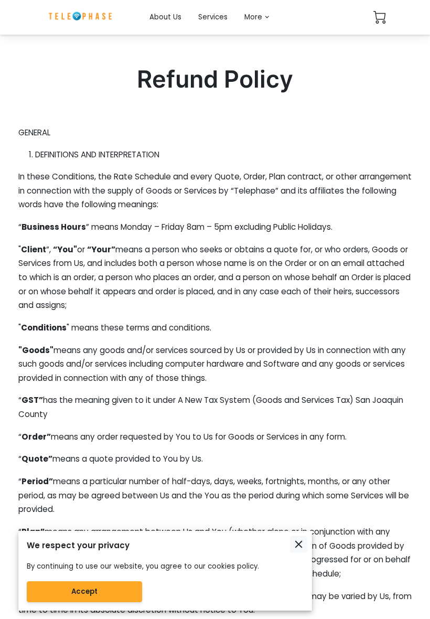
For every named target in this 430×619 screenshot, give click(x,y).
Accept (84, 591)
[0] (379, 17)
